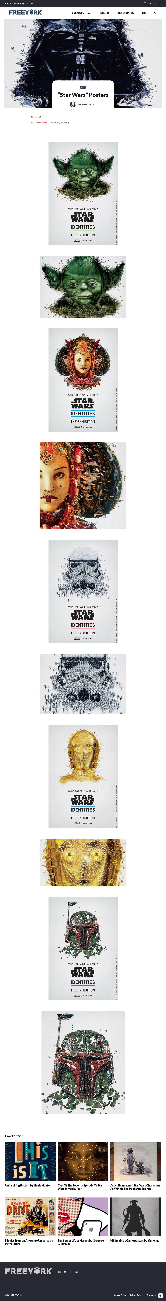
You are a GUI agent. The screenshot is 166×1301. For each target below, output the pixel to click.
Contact (31, 3)
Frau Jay (91, 104)
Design (104, 13)
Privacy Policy (136, 1295)
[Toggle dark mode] (160, 1295)
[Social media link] (145, 3)
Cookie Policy (120, 1295)
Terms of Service (154, 1295)
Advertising (19, 3)
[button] (154, 13)
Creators (78, 13)
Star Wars (42, 122)
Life (144, 13)
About (8, 3)
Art (90, 13)
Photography (125, 13)
